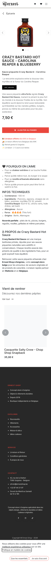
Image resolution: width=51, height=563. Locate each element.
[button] (2, 32)
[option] (25, 332)
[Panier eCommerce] (34, 3)
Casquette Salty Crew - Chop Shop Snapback (23, 351)
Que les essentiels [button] (19, 558)
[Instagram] (25, 518)
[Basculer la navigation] (46, 4)
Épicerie (10, 13)
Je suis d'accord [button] (39, 558)
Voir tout (6, 299)
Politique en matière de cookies (16, 550)
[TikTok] (32, 518)
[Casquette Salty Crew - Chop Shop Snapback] (25, 326)
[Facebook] (18, 518)
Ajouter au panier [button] (27, 130)
